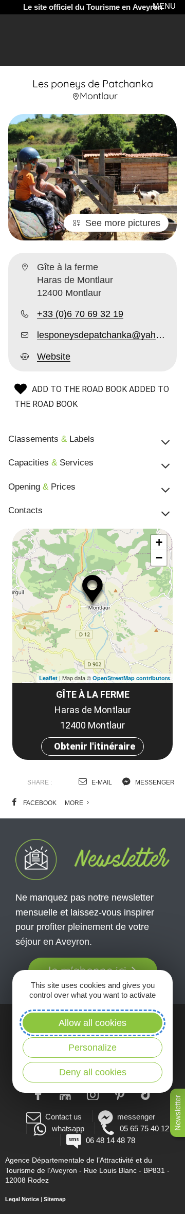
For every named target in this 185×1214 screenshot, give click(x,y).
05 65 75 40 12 (144, 1128)
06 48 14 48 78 (110, 1140)
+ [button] (159, 542)
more (75, 803)
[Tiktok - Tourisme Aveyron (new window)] (147, 1093)
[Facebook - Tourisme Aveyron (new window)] (38, 1093)
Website (53, 356)
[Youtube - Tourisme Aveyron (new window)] (65, 1093)
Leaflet (48, 678)
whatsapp (68, 1128)
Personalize (92, 1047)
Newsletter (177, 1113)
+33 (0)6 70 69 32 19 (80, 314)
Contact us (63, 1116)
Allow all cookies (92, 1023)
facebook (39, 803)
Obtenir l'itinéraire (94, 746)
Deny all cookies (92, 1072)
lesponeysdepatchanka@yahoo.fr (103, 335)
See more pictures (122, 223)
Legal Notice (22, 1199)
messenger (154, 782)
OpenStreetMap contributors (131, 678)
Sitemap (55, 1199)
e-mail (101, 782)
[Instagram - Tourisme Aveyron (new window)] (92, 1093)
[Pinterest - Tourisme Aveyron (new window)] (120, 1093)
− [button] (159, 557)
